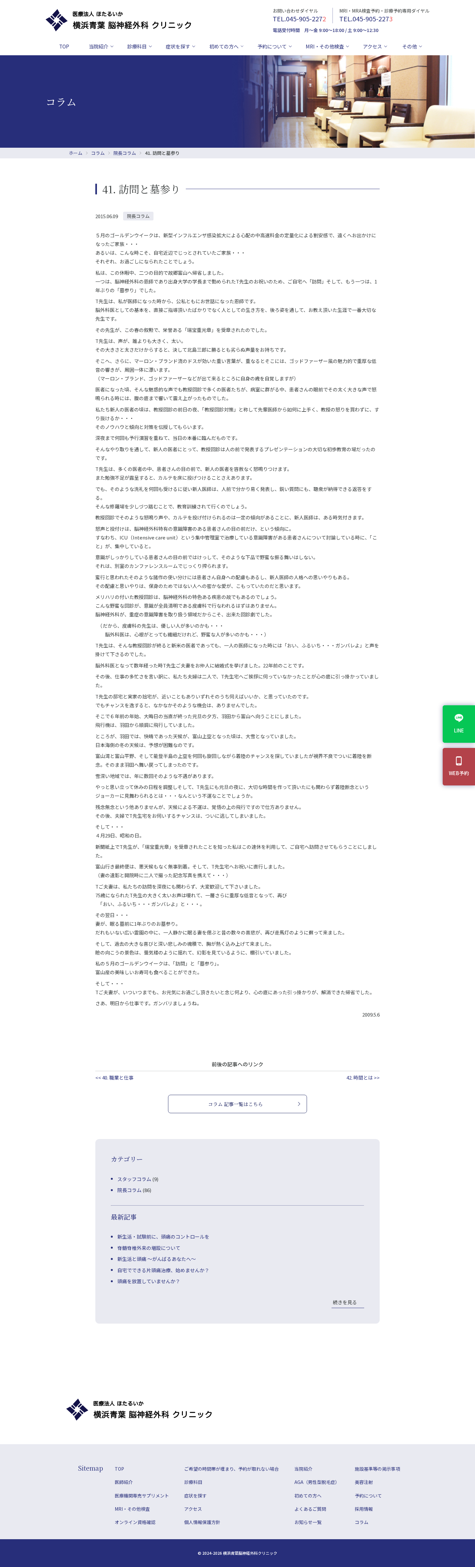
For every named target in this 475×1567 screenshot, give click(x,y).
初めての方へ (223, 46)
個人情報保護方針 (202, 1522)
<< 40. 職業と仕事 (114, 1077)
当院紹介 (98, 46)
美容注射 (364, 1482)
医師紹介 (124, 1482)
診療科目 (137, 46)
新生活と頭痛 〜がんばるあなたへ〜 (156, 1258)
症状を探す (178, 46)
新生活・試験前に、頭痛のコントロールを (163, 1236)
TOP (64, 46)
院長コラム (124, 153)
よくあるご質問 (310, 1509)
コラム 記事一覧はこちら (235, 1104)
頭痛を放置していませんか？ (148, 1281)
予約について (272, 46)
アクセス (372, 46)
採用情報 (364, 1509)
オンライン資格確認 (135, 1522)
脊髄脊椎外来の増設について (148, 1247)
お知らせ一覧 (308, 1522)
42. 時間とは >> (363, 1077)
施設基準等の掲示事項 (377, 1469)
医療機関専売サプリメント (142, 1495)
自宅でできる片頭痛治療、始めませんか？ (163, 1270)
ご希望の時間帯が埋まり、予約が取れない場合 (231, 1469)
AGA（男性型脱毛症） (317, 1482)
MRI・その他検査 (325, 46)
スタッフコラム (134, 1179)
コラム (98, 153)
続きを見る (345, 1302)
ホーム (75, 153)
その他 (409, 46)
